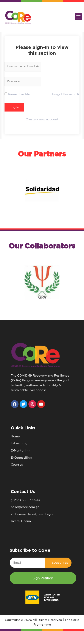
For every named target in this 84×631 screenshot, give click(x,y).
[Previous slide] (38, 212)
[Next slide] (46, 212)
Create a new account (42, 119)
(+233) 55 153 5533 (25, 500)
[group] (42, 190)
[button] (78, 16)
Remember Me (18, 94)
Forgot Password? (65, 94)
